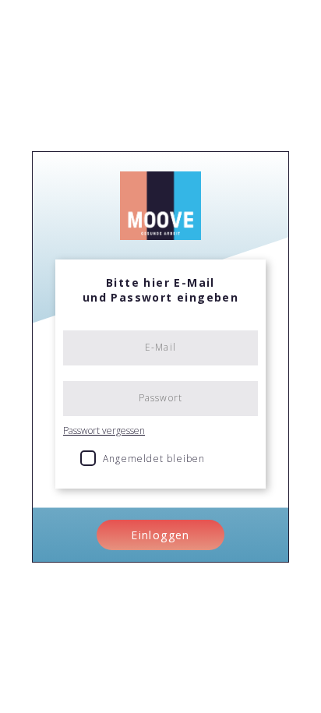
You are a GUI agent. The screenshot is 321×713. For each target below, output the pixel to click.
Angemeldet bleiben (154, 458)
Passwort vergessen (104, 430)
